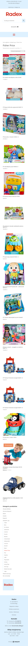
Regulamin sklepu (14, 606)
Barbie (5, 536)
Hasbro (6, 555)
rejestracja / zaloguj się (14, 7)
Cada (5, 522)
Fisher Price (7, 550)
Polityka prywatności (14, 609)
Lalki (5, 557)
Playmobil (6, 559)
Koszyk (14, 27)
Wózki (4, 513)
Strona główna (6, 42)
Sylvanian (6, 529)
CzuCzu (6, 543)
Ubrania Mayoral (7, 511)
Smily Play (6, 564)
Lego (5, 571)
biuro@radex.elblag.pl (17, 625)
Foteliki (4, 516)
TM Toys (6, 566)
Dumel (5, 546)
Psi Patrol (6, 527)
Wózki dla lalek (8, 569)
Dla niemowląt (6, 576)
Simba (5, 562)
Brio (5, 525)
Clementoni (7, 539)
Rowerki (5, 518)
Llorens (6, 532)
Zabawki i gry (13, 42)
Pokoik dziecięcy (7, 573)
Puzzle (5, 534)
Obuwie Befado (7, 509)
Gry (5, 552)
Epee (5, 548)
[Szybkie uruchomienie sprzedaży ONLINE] (16, 642)
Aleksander (7, 541)
